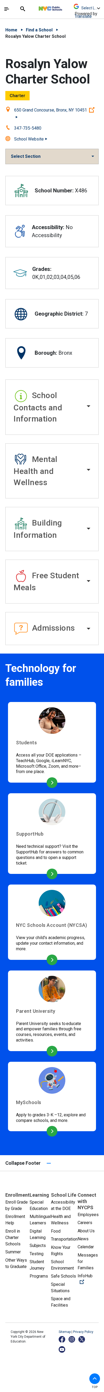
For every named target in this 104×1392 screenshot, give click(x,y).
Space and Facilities (60, 1302)
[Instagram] (72, 1339)
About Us (86, 1230)
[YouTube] (62, 1349)
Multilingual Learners (40, 1219)
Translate (83, 16)
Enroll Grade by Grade (16, 1205)
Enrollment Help (15, 1219)
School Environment (62, 1265)
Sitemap (65, 1332)
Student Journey (37, 1265)
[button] (52, 407)
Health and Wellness (61, 1219)
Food (56, 1231)
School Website (29, 139)
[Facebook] (62, 1339)
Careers (85, 1222)
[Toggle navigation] (7, 9)
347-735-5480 (27, 128)
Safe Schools (63, 1276)
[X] (82, 1339)
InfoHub (88, 1278)
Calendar (86, 1246)
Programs (39, 1276)
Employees (88, 1214)
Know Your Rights (60, 1250)
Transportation (64, 1239)
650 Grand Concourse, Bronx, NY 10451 (56, 110)
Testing (36, 1253)
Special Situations (60, 1287)
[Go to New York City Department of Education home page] (66, 7)
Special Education (39, 1205)
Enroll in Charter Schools (13, 1237)
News (83, 1238)
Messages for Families (88, 1261)
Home (11, 29)
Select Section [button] (26, 156)
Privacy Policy (83, 1332)
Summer (13, 1251)
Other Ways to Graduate (16, 1263)
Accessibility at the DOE (63, 1205)
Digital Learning (38, 1234)
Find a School (39, 29)
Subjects (38, 1245)
